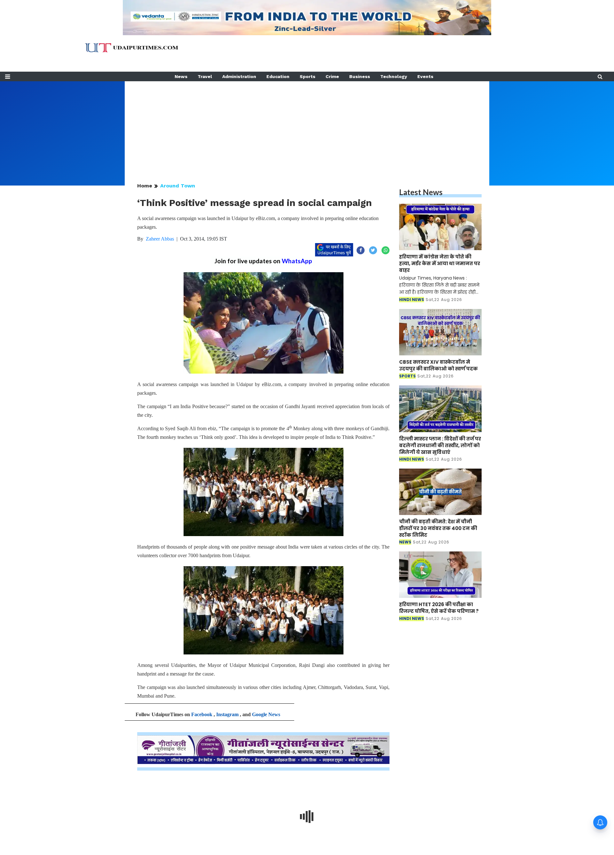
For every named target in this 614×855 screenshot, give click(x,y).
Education (277, 76)
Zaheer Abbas (160, 238)
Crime (332, 76)
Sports (307, 76)
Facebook (201, 714)
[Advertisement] (307, 126)
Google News (266, 714)
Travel (205, 76)
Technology (393, 76)
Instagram (227, 714)
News (181, 76)
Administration (239, 76)
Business (359, 76)
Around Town (177, 186)
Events (425, 76)
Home (144, 186)
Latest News (421, 192)
